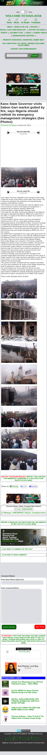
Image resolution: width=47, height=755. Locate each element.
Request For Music (21, 739)
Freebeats (35, 22)
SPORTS (4, 33)
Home (9, 22)
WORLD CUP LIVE (21, 27)
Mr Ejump (12, 125)
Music (16, 22)
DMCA (17, 737)
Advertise (9, 739)
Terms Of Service (35, 739)
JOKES (28, 33)
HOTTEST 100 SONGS (37, 30)
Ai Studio (25, 22)
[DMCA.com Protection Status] (23, 731)
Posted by (5, 125)
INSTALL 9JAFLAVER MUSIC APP (13, 30)
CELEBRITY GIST (16, 33)
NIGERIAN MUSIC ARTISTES (23, 36)
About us (10, 737)
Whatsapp (14, 486)
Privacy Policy (26, 737)
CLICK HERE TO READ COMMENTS (14, 555)
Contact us (36, 737)
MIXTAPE (34, 27)
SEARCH (34, 56)
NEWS (9, 27)
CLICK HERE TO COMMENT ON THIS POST (17, 549)
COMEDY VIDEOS (40, 33)
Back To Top (40, 627)
